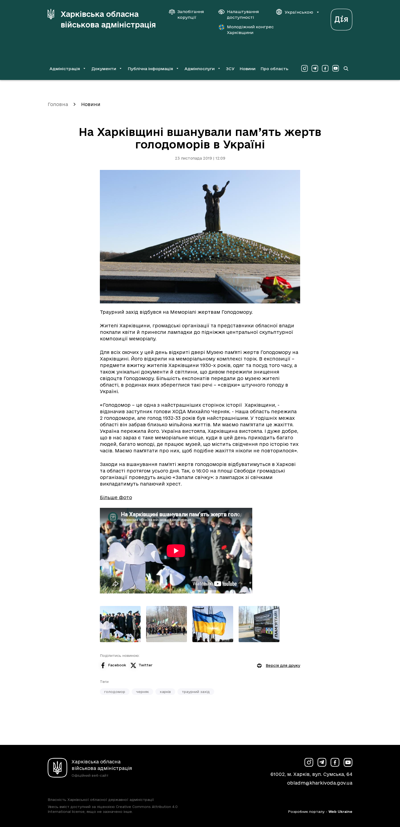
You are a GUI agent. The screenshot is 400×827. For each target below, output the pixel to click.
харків (165, 692)
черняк (142, 692)
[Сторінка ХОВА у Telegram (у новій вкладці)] (315, 68)
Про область (274, 68)
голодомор (114, 692)
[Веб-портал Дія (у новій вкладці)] (341, 18)
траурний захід (196, 692)
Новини (247, 68)
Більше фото (116, 497)
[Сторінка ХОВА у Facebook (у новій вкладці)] (325, 68)
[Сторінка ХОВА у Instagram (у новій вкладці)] (304, 68)
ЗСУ (230, 68)
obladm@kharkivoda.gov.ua (319, 782)
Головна (58, 104)
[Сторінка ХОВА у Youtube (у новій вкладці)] (335, 68)
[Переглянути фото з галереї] (120, 624)
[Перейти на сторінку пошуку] (346, 68)
